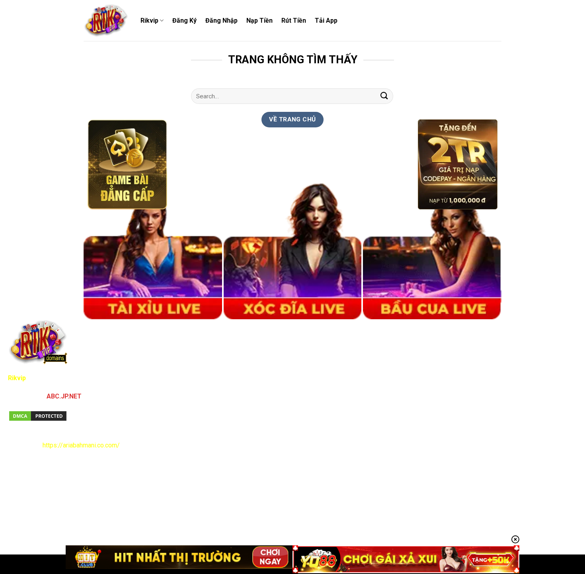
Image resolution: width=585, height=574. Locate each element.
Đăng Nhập (221, 20)
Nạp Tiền (259, 20)
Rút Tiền (293, 20)
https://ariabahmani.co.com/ (81, 445)
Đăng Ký (184, 20)
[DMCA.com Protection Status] (38, 415)
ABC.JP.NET (64, 396)
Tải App (326, 20)
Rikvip (149, 20)
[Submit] (384, 96)
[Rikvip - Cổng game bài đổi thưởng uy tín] (106, 21)
